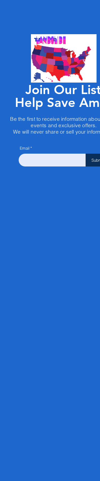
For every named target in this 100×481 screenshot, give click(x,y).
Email (24, 148)
